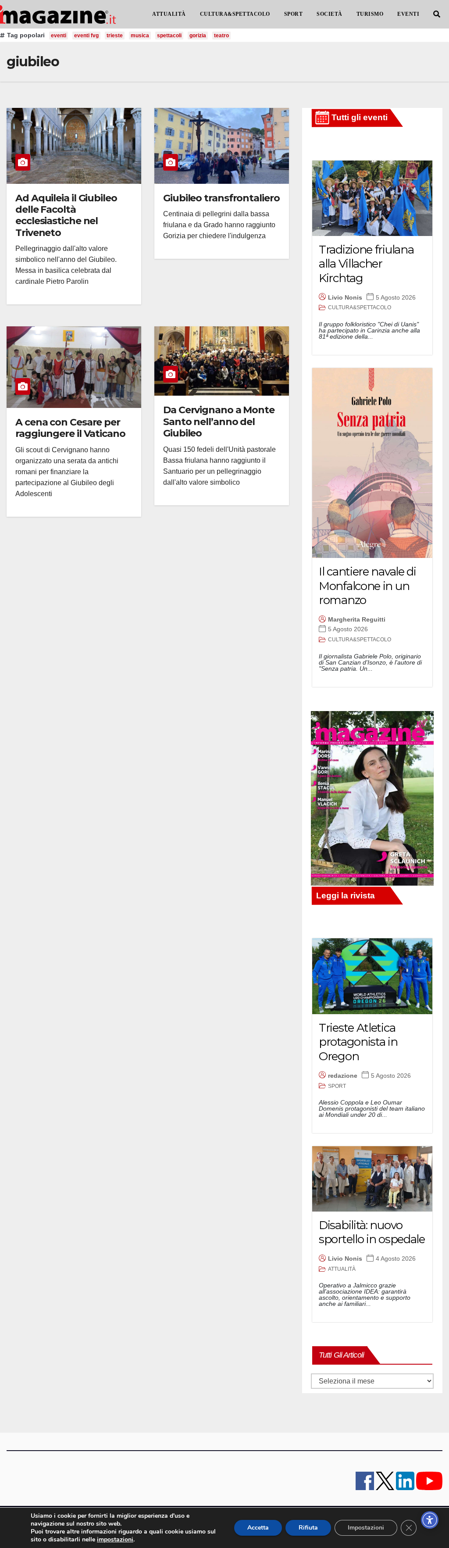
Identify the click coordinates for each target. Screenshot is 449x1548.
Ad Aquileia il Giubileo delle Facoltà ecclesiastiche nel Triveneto (66, 215)
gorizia (197, 35)
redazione (342, 1076)
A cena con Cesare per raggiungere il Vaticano (70, 428)
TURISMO (370, 14)
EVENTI (408, 14)
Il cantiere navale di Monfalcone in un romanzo (367, 586)
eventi (58, 35)
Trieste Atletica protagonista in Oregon (358, 1042)
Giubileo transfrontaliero (221, 198)
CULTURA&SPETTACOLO (235, 14)
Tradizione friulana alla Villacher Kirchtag (366, 264)
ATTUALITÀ (169, 14)
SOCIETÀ (329, 14)
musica (140, 35)
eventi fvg (86, 35)
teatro (221, 35)
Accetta (258, 1527)
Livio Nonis (345, 297)
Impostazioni (366, 1527)
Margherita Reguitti (356, 619)
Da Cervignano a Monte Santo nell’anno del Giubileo (218, 421)
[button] (436, 14)
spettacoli (169, 35)
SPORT (293, 14)
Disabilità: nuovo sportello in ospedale (372, 1232)
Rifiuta (308, 1527)
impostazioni (115, 1540)
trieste (115, 35)
